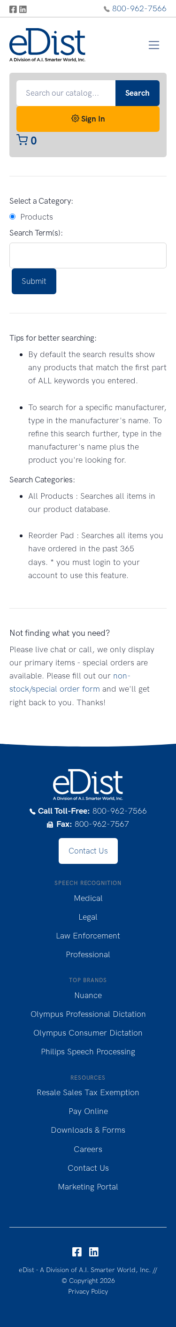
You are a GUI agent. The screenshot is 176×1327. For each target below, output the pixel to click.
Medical (88, 898)
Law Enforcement (88, 935)
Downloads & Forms (88, 1130)
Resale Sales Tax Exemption (88, 1092)
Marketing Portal (88, 1187)
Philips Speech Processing (88, 1051)
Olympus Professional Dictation (88, 1014)
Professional (88, 954)
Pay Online (88, 1111)
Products (34, 217)
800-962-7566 (139, 8)
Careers (88, 1149)
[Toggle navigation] (154, 45)
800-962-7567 (92, 824)
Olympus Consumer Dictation (88, 1033)
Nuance (88, 995)
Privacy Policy (88, 1291)
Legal (88, 917)
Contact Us (88, 850)
